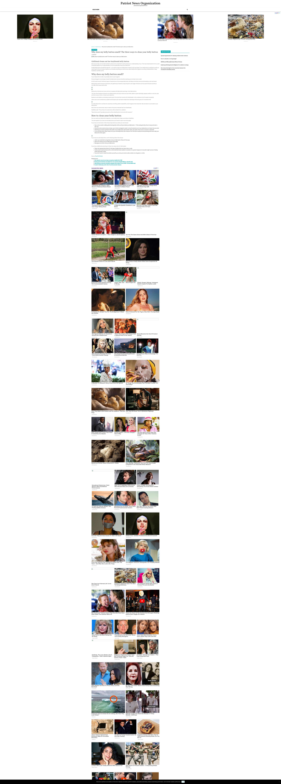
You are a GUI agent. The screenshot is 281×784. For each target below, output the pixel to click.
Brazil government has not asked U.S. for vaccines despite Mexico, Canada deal (114, 161)
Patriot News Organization (140, 3)
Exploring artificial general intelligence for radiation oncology (175, 65)
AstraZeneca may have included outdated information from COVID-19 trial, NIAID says (115, 163)
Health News (95, 9)
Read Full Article (99, 156)
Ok (183, 781)
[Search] (187, 9)
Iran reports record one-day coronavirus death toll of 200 (108, 160)
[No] (279, 782)
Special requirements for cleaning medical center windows (174, 55)
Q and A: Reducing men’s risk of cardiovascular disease (108, 164)
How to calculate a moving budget (168, 58)
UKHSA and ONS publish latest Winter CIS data (171, 61)
